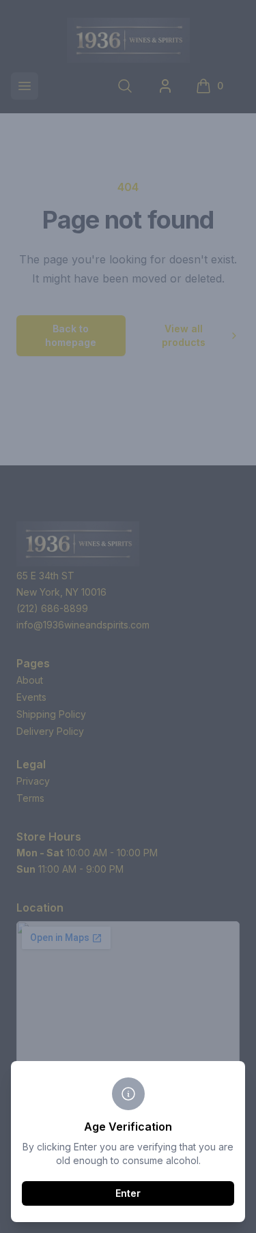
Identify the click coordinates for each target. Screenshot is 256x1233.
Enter (128, 1193)
